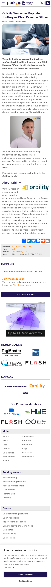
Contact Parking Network (15, 514)
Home (6, 437)
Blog (24, 449)
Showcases (28, 437)
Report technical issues (14, 522)
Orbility (14, 201)
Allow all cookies (25, 575)
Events (6, 461)
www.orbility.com (20, 252)
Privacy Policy (9, 534)
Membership (9, 490)
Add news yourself (25, 295)
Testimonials (9, 494)
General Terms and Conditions (18, 526)
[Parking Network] (14, 2)
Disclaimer (8, 530)
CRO (25, 393)
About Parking (10, 478)
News (5, 441)
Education (27, 445)
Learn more (9, 567)
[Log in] (48, 3)
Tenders (6, 449)
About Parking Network (14, 482)
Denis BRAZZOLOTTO (21, 247)
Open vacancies (11, 518)
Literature (27, 452)
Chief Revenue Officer (16, 387)
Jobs (5, 445)
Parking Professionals (13, 486)
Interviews (27, 441)
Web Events (28, 457)
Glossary (7, 498)
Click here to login (22, 285)
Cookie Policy (9, 538)
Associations (9, 457)
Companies (8, 453)
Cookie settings (25, 581)
